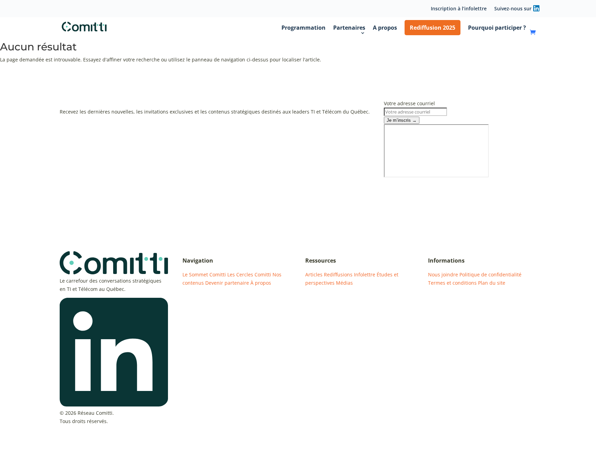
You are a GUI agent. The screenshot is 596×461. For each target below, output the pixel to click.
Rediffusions (338, 274)
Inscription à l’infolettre (459, 9)
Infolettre (364, 274)
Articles (313, 274)
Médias (344, 282)
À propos (260, 282)
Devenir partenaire (227, 282)
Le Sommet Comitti (204, 274)
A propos (385, 27)
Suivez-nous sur (513, 9)
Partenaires (349, 27)
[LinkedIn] (114, 404)
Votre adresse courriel (409, 103)
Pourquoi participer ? (497, 27)
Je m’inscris (402, 120)
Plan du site (491, 282)
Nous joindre (443, 274)
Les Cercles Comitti (249, 274)
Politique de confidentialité (490, 274)
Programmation (303, 27)
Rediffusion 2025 (432, 27)
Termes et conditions (452, 282)
